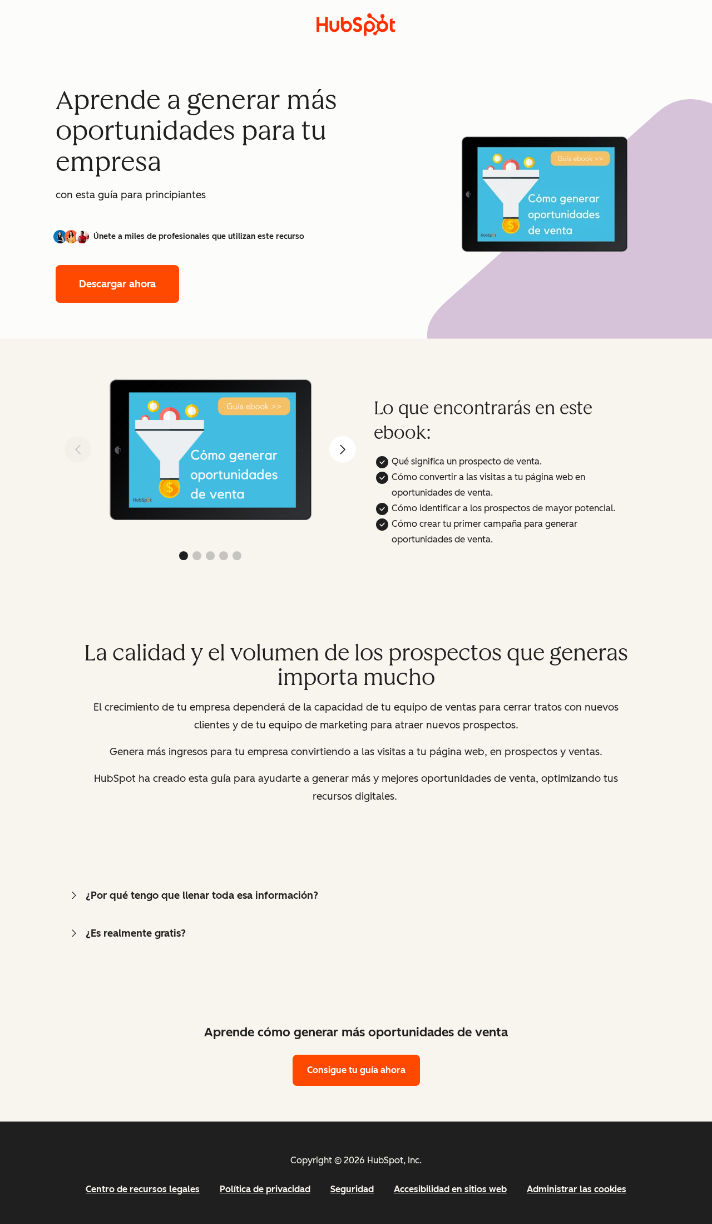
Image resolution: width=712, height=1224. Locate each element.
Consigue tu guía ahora (356, 1070)
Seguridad (352, 1189)
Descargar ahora (117, 284)
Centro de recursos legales (143, 1189)
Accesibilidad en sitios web (450, 1189)
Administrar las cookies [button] (576, 1189)
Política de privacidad (265, 1189)
